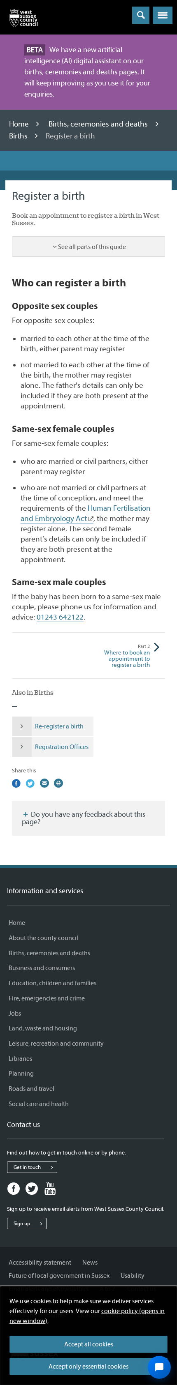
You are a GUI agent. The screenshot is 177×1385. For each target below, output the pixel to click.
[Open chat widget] (159, 1367)
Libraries (20, 1058)
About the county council (43, 938)
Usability (132, 1275)
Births (19, 136)
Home (19, 124)
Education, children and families (52, 983)
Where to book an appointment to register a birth (127, 655)
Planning (21, 1073)
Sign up (22, 1223)
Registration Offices (61, 747)
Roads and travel (31, 1088)
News (90, 1262)
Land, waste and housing (43, 1028)
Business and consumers (42, 968)
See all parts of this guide (92, 247)
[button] (162, 15)
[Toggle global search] (140, 15)
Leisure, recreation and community (56, 1043)
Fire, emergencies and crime (47, 998)
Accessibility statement (40, 1262)
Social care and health (39, 1104)
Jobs (15, 1013)
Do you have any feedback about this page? (83, 818)
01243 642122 (60, 617)
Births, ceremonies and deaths (99, 124)
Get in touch (27, 1167)
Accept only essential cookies (88, 1366)
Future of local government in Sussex (59, 1275)
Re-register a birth (59, 726)
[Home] (23, 20)
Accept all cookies (88, 1344)
